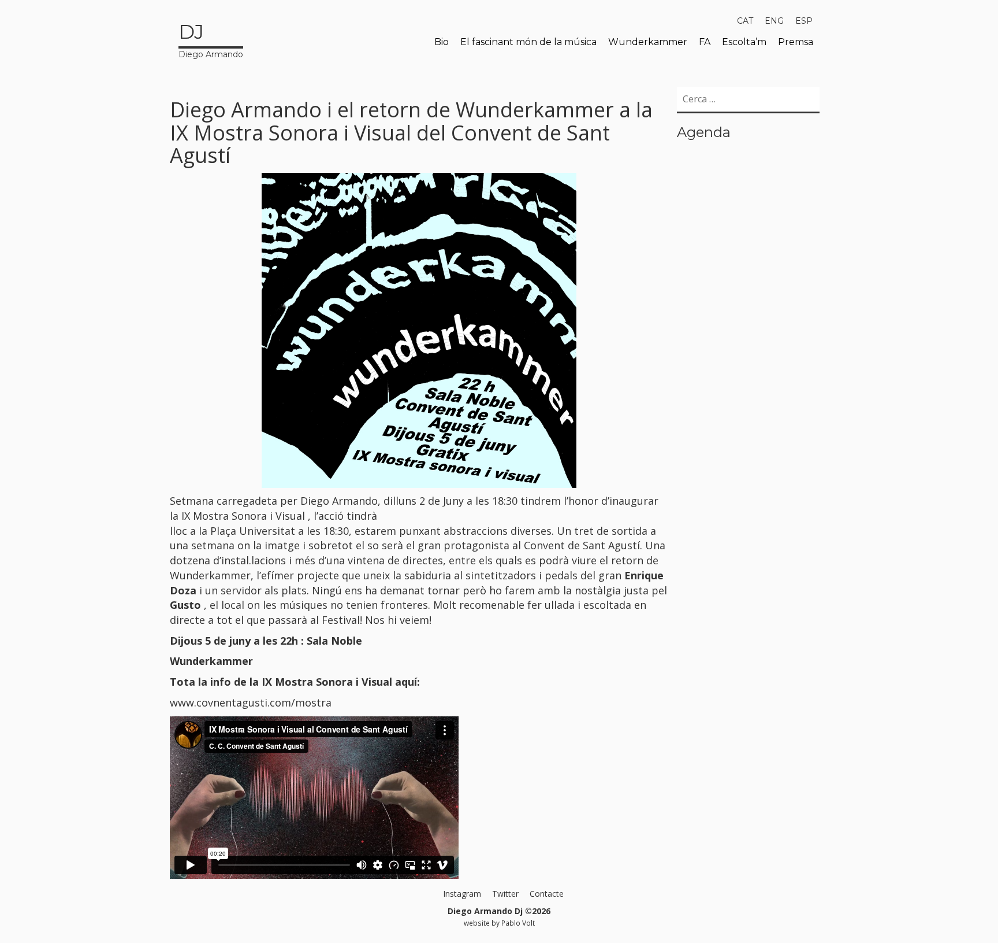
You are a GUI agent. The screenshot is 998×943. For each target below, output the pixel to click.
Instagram (462, 893)
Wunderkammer (647, 41)
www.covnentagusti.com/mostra (251, 702)
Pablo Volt (518, 922)
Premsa (795, 41)
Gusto (187, 605)
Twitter (505, 893)
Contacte (547, 893)
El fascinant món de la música (528, 41)
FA (704, 41)
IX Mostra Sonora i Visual (244, 516)
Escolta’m (744, 41)
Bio (441, 41)
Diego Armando (210, 40)
